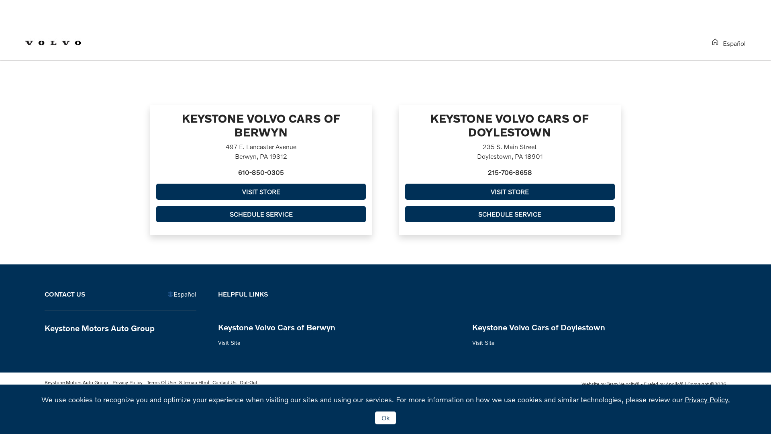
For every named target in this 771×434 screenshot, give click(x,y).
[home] (716, 42)
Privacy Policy (127, 382)
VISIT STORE (261, 191)
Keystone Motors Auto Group (77, 382)
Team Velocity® (623, 384)
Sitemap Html (194, 382)
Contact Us (224, 382)
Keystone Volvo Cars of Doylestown (538, 327)
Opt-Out (248, 382)
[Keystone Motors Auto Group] (59, 41)
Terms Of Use (161, 382)
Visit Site (229, 342)
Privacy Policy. (707, 399)
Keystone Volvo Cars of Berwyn (276, 327)
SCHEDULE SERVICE (261, 214)
